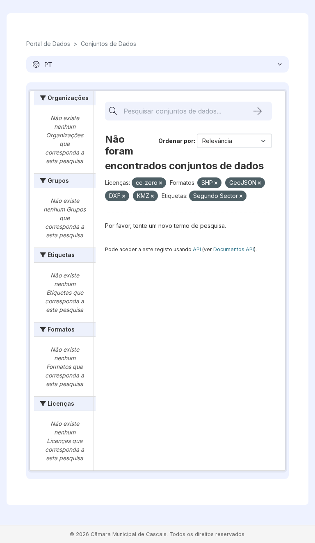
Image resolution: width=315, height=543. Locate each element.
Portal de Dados (48, 43)
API (197, 249)
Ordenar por (176, 140)
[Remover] (160, 183)
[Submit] (257, 111)
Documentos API (233, 249)
